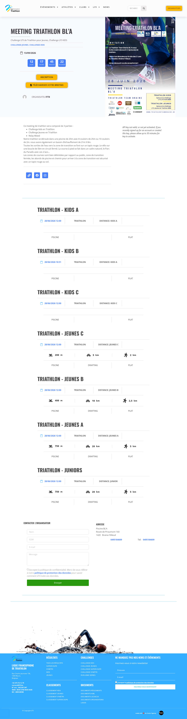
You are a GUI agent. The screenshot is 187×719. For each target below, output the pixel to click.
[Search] (144, 8)
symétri (49, 669)
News (106, 7)
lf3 (95, 7)
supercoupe (51, 666)
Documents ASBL (88, 694)
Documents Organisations (92, 700)
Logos (83, 703)
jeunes (49, 675)
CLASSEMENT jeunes (54, 694)
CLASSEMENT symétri (55, 697)
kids (48, 672)
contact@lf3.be (17, 685)
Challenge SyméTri (89, 672)
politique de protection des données (52, 572)
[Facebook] (37, 175)
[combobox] (134, 8)
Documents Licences (90, 697)
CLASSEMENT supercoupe (57, 700)
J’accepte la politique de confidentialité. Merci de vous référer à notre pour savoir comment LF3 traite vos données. (57, 572)
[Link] (29, 175)
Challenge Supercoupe (91, 669)
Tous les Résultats (54, 663)
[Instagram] (45, 175)
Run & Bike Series (88, 675)
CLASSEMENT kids (53, 690)
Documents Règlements (91, 690)
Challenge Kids (87, 663)
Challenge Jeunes (89, 666)
